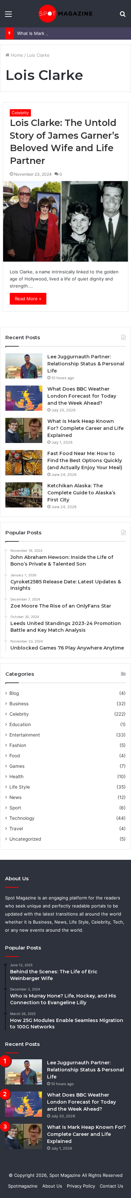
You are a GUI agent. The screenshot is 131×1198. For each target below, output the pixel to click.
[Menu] (8, 16)
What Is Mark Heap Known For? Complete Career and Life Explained (85, 428)
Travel (16, 828)
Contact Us (111, 1186)
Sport (15, 807)
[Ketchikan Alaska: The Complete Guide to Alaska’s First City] (23, 494)
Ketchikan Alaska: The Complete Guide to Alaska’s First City (81, 493)
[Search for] (122, 16)
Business (19, 703)
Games (17, 766)
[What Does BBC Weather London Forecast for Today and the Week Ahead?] (23, 398)
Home (16, 55)
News (15, 797)
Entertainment (24, 735)
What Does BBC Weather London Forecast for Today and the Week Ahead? (81, 396)
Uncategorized (25, 839)
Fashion (17, 745)
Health (16, 776)
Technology (22, 818)
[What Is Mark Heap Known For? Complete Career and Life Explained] (23, 430)
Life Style (19, 787)
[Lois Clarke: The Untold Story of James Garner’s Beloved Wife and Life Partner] (65, 221)
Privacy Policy (81, 1186)
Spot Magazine (65, 1175)
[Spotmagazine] (65, 14)
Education (20, 724)
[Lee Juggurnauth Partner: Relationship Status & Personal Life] (23, 366)
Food (14, 755)
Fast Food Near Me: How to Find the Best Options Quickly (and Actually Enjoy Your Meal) (84, 460)
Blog (14, 693)
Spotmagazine (23, 1186)
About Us (52, 1186)
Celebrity (20, 112)
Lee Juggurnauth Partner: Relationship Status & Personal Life (85, 364)
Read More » (28, 298)
